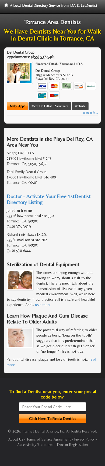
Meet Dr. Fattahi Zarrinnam (50, 106)
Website (80, 106)
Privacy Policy (84, 439)
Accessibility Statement (35, 444)
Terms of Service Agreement (49, 439)
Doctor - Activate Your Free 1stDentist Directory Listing (49, 199)
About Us (15, 439)
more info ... (90, 112)
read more (43, 305)
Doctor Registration (72, 444)
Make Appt (17, 106)
